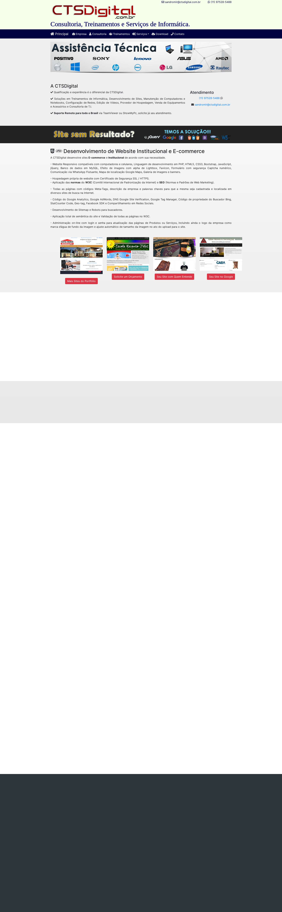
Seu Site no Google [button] (221, 276)
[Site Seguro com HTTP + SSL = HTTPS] (163, 409)
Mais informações (47, 475)
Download (161, 34)
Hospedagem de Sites (144, 791)
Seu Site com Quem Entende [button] (174, 276)
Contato (178, 34)
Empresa (80, 34)
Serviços (101, 787)
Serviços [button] (141, 34)
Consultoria (98, 34)
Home (41, 787)
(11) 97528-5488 (221, 2)
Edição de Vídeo (171, 791)
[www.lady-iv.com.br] (179, 329)
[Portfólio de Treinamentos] (78, 667)
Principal (61, 34)
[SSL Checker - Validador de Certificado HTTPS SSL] (101, 864)
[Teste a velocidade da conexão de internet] (60, 739)
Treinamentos (121, 34)
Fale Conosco (171, 795)
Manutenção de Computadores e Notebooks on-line (168, 787)
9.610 (115, 825)
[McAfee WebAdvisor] (125, 875)
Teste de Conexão (97, 795)
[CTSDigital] (93, 11)
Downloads (153, 795)
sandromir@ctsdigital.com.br (183, 2)
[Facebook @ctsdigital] (48, 807)
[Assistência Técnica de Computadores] (171, 454)
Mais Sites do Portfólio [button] (81, 281)
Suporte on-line (63, 791)
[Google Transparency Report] (194, 864)
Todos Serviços (120, 795)
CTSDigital (167, 835)
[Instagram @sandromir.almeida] (181, 807)
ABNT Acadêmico (194, 791)
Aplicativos (122, 791)
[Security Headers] (148, 864)
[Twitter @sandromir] (94, 807)
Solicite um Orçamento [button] (128, 276)
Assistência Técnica (121, 787)
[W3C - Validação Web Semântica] (148, 852)
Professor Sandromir (191, 835)
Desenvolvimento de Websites (94, 791)
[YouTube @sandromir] (139, 807)
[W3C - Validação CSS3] (101, 852)
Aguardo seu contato (158, 368)
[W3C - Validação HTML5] (55, 852)
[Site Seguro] (55, 864)
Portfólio (138, 795)
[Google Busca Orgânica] (194, 852)
